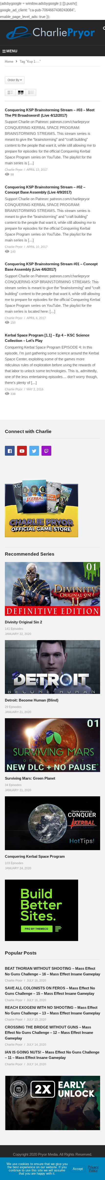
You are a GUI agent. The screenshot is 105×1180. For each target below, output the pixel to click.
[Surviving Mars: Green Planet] (52, 745)
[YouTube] (22, 451)
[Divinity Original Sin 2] (52, 589)
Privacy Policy (93, 1168)
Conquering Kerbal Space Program (35, 856)
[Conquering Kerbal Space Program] (52, 823)
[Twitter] (34, 451)
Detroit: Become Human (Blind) (31, 700)
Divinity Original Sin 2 (23, 622)
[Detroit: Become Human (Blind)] (52, 667)
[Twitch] (46, 451)
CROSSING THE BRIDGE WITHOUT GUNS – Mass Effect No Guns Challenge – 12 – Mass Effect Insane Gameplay (49, 1032)
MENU (11, 51)
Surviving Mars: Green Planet (30, 778)
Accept (78, 1169)
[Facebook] (10, 451)
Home (9, 61)
